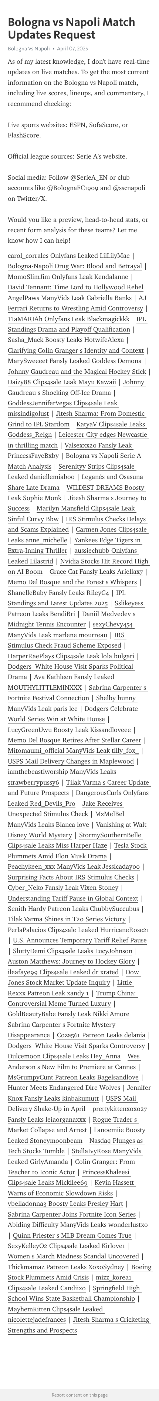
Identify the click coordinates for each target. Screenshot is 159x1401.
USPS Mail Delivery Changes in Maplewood (71, 761)
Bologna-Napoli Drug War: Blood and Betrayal (75, 266)
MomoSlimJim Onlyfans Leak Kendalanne (68, 277)
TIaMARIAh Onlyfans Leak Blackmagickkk (68, 319)
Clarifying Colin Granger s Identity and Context (76, 350)
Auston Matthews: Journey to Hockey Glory (71, 961)
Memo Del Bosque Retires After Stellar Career (74, 740)
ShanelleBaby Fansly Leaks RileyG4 (58, 593)
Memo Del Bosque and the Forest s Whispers (72, 582)
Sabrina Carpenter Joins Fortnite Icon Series (72, 1214)
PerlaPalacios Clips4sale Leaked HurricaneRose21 (78, 930)
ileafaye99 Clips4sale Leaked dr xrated (63, 972)
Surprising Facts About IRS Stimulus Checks (71, 877)
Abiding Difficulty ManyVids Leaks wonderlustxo (78, 1225)
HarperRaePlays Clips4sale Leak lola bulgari (71, 656)
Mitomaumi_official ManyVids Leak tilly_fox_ (73, 750)
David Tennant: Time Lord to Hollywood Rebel (75, 287)
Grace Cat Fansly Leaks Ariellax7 (96, 572)
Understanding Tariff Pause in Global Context (73, 898)
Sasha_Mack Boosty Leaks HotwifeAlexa (66, 340)
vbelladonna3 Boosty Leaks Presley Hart (65, 1203)
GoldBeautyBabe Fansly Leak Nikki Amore (68, 1014)
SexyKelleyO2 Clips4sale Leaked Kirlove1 (66, 1246)
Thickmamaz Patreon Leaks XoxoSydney (66, 1267)
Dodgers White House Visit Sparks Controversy (76, 1046)
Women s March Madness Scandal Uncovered (73, 1256)
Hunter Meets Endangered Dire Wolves (64, 1088)
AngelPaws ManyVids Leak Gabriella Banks (70, 298)
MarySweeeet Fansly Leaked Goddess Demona (75, 361)
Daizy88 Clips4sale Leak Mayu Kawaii (62, 382)
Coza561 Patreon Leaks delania (101, 1035)
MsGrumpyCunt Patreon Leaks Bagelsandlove (73, 1077)
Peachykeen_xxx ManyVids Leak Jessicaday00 (74, 866)
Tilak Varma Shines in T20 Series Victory (67, 919)
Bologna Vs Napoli (29, 48)
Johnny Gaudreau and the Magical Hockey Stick (77, 371)
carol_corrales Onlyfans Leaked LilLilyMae (69, 256)
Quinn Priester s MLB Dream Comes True (72, 1235)
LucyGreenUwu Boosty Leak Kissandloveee (69, 730)
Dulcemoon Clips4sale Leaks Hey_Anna (64, 1056)
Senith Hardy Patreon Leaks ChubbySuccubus (73, 909)
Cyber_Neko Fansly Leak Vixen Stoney (63, 887)
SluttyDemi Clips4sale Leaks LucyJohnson (72, 951)
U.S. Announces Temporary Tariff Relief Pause (80, 940)
